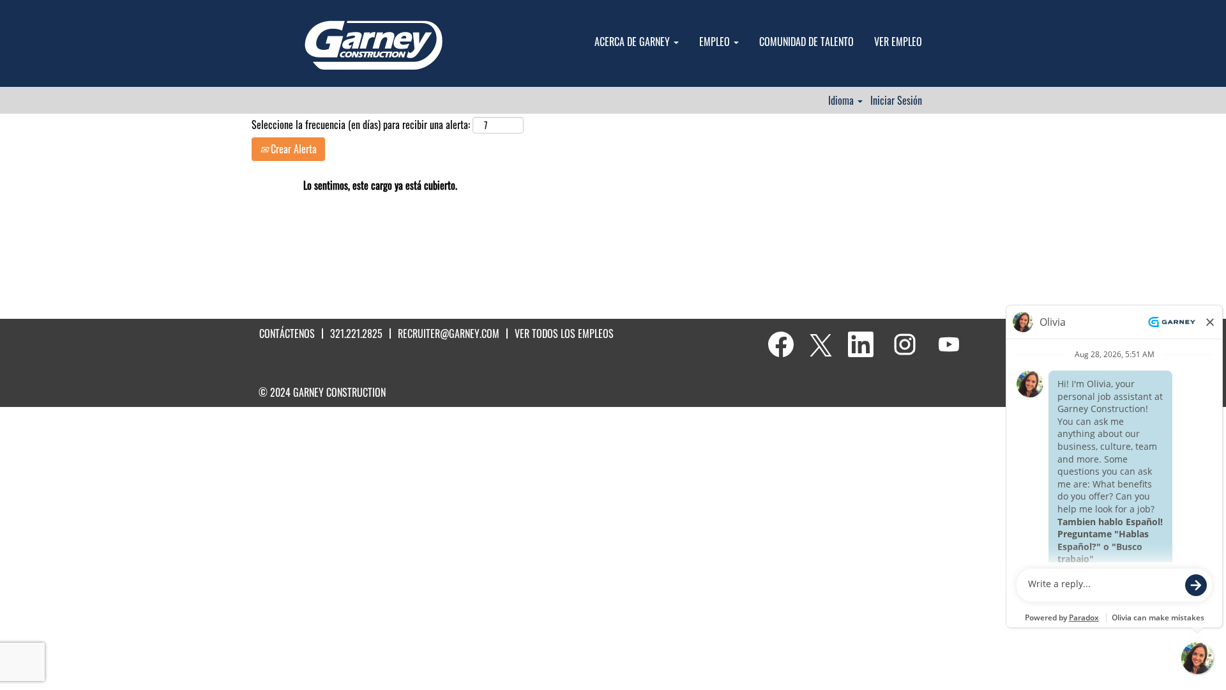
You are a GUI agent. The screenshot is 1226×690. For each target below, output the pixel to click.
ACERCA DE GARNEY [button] (633, 41)
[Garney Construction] (373, 46)
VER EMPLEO (898, 41)
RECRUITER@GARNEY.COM (448, 333)
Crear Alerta (292, 149)
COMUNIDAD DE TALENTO (806, 41)
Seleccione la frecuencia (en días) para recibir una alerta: (361, 125)
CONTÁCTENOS (287, 333)
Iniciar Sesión (896, 100)
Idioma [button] (842, 100)
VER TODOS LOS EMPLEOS (564, 333)
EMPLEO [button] (715, 41)
